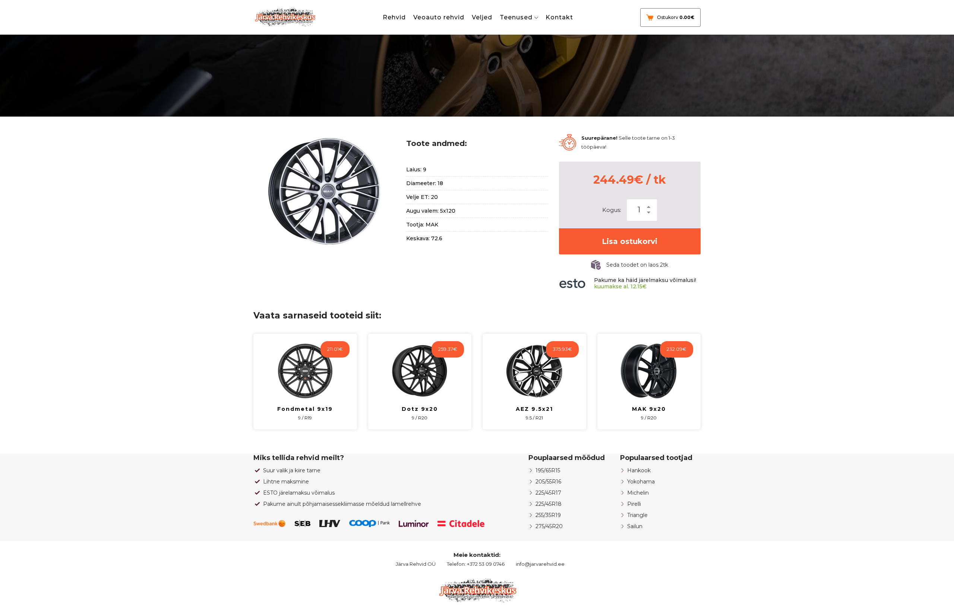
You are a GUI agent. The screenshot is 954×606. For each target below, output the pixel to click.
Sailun (634, 526)
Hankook (639, 470)
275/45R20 (549, 526)
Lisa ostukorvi (629, 241)
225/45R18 (549, 504)
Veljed (482, 17)
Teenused (516, 17)
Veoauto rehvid (438, 17)
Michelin (638, 492)
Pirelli (634, 504)
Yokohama (641, 481)
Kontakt (559, 17)
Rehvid (394, 17)
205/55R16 (548, 481)
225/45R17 (548, 492)
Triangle (637, 515)
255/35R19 (548, 515)
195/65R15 (548, 470)
